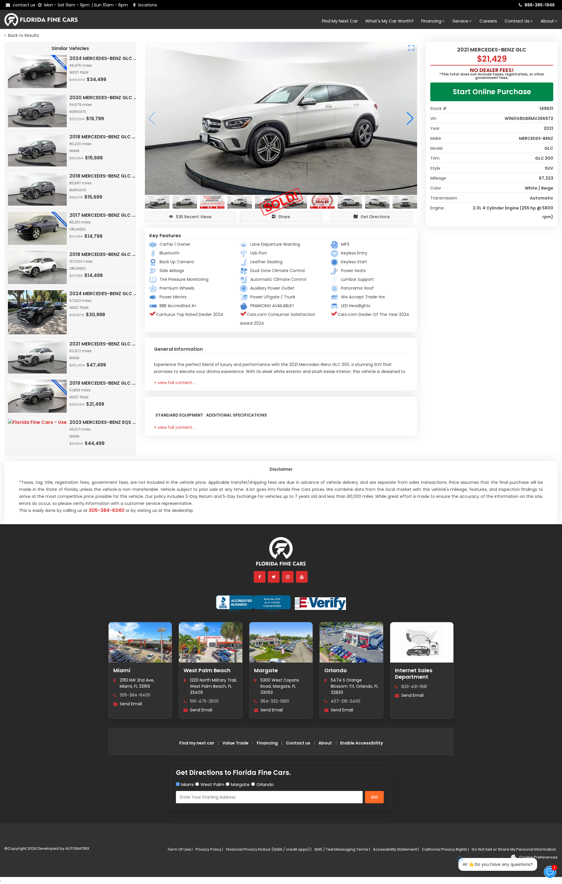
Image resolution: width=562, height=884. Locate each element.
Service (460, 21)
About (547, 21)
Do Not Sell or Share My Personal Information (514, 849)
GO (374, 797)
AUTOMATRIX (76, 848)
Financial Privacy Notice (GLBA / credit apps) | (268, 849)
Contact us (298, 743)
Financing (431, 21)
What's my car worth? (389, 21)
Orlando (335, 670)
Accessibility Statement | (396, 849)
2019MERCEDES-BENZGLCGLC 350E (103, 383)
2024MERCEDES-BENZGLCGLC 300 (103, 58)
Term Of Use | (180, 849)
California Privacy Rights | (445, 849)
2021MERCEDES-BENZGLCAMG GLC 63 (103, 343)
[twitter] (274, 577)
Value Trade (235, 743)
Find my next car (340, 21)
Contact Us (517, 21)
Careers (488, 21)
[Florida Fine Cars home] (281, 554)
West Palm (212, 784)
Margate (266, 670)
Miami (121, 670)
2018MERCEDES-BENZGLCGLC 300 (103, 136)
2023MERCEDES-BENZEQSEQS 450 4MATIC (103, 422)
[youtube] (302, 577)
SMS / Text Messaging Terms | (342, 849)
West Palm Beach (207, 670)
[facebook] (260, 577)
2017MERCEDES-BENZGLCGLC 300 (103, 215)
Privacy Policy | (209, 849)
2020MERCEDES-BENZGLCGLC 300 (103, 97)
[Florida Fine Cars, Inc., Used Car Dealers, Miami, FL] (253, 603)
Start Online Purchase (492, 92)
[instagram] (288, 577)
